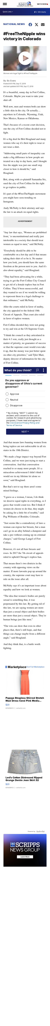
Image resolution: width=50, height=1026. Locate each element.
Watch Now (42, 4)
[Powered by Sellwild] (40, 831)
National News (14, 24)
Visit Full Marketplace (35, 667)
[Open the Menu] (4, 4)
